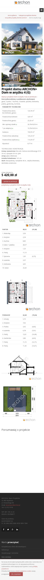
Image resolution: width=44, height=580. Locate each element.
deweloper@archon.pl (13, 505)
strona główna (12, 15)
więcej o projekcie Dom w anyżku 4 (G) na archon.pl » (19, 97)
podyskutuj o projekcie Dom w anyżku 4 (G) (16, 185)
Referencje (5, 550)
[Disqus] (22, 460)
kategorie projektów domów (27, 15)
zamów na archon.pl (10, 181)
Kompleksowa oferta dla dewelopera (14, 547)
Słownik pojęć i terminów (10, 553)
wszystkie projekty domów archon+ (16, 18)
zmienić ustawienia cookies (23, 571)
